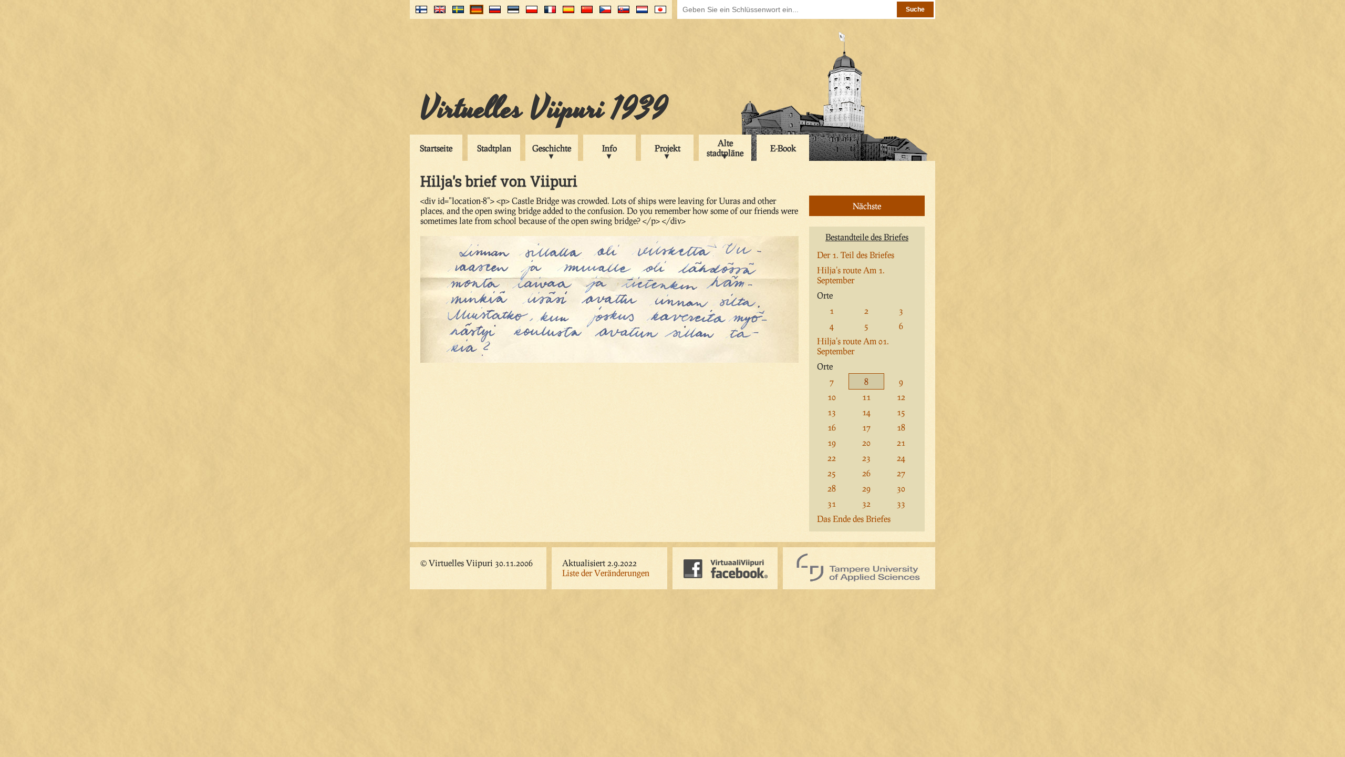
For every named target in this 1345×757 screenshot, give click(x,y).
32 (866, 503)
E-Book (783, 148)
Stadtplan (494, 148)
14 (866, 412)
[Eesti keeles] (511, 13)
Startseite (436, 148)
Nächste (867, 206)
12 (901, 397)
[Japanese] (658, 13)
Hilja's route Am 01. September (853, 346)
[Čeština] (603, 13)
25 (831, 473)
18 (901, 427)
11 (866, 397)
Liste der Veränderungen (605, 573)
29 (866, 488)
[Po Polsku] (529, 13)
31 (831, 503)
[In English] (437, 13)
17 (866, 427)
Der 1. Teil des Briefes (855, 255)
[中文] (584, 13)
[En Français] (548, 13)
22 (831, 458)
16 (831, 427)
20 (866, 442)
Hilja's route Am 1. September (851, 275)
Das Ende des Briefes (854, 519)
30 (901, 488)
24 (901, 458)
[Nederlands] (639, 13)
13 (831, 412)
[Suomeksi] (419, 13)
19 (831, 442)
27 (901, 473)
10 (831, 397)
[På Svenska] (456, 13)
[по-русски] (492, 13)
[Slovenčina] (621, 13)
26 (866, 473)
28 (831, 488)
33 (901, 503)
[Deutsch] (474, 13)
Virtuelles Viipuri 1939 (544, 109)
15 (901, 412)
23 (866, 458)
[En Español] (566, 13)
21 (901, 442)
